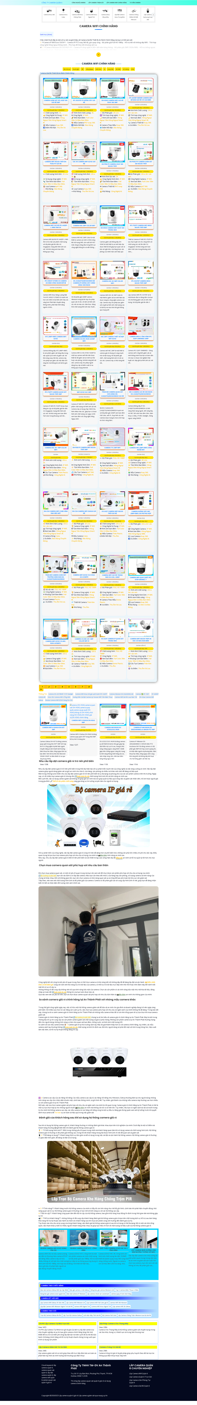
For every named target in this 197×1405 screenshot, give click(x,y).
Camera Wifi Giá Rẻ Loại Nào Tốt (126, 697)
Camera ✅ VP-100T (142, 694)
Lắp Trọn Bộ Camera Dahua (72, 1315)
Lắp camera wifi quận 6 (138, 1373)
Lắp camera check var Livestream (98, 1294)
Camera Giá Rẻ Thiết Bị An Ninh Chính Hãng (57, 73)
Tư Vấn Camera (135, 2)
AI (104, 69)
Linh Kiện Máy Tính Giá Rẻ (92, 1315)
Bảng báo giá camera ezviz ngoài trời (52, 1294)
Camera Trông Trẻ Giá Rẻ (110, 1347)
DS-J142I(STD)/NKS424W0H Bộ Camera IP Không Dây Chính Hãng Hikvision (84, 283)
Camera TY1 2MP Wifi (112, 448)
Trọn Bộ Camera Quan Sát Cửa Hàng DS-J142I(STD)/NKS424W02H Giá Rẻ (112, 394)
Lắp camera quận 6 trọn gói (140, 1377)
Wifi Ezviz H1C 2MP (84, 392)
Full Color (98, 69)
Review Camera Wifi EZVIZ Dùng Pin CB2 (59, 700)
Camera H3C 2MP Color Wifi (84, 225)
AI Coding (126, 69)
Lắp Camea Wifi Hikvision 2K (75, 1303)
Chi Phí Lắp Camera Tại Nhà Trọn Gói (54, 1323)
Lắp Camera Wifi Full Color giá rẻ (97, 1303)
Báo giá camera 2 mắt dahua (79, 1290)
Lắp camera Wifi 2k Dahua (121, 1306)
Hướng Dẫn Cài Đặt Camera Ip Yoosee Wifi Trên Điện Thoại (92, 697)
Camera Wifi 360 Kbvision (118, 1303)
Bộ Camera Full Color (109, 1315)
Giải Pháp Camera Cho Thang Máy (114, 1323)
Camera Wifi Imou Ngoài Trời (101, 1306)
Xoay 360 (110, 69)
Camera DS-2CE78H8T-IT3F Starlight (61, 694)
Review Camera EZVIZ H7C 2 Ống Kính (83, 1249)
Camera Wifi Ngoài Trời (82, 1306)
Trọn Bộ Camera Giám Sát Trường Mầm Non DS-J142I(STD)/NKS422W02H (55, 577)
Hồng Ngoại (89, 69)
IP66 (132, 69)
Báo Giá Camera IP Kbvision (76, 1294)
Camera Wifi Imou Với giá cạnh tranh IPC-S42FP (91, 694)
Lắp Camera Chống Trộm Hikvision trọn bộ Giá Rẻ (134, 1315)
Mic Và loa (67, 69)
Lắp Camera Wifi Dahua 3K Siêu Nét (52, 1303)
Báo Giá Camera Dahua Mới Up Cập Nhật (54, 1290)
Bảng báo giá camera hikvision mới (102, 1290)
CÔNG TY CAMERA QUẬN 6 (52, 3)
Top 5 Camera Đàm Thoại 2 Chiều (127, 1290)
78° (82, 69)
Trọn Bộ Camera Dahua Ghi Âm (50, 1315)
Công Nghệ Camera (78, 2)
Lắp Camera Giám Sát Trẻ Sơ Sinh (53, 1347)
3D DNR (118, 69)
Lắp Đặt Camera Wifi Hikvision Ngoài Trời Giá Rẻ (56, 1306)
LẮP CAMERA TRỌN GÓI (96, 2)
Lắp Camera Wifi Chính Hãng (117, 2)
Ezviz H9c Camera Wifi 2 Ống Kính (59, 697)
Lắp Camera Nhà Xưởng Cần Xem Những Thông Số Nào (143, 1251)
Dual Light (76, 69)
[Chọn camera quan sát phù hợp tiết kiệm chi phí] (153, 15)
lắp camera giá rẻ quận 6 (139, 1386)
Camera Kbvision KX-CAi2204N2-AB (121, 694)
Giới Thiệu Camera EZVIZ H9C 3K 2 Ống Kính (113, 1249)
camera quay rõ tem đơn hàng (121, 1294)
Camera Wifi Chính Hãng (98, 26)
